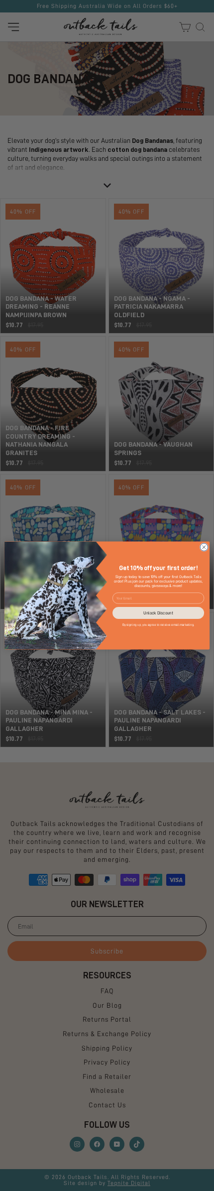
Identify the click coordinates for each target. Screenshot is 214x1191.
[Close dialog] (204, 547)
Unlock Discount (158, 613)
